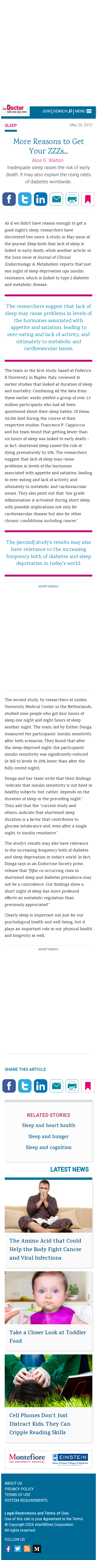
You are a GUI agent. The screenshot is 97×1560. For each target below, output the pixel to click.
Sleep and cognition (49, 1148)
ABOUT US (13, 1483)
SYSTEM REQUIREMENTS (26, 1500)
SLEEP (11, 125)
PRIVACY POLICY (19, 1489)
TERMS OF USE (17, 1494)
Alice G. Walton (47, 160)
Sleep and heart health (48, 1126)
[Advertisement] (48, 52)
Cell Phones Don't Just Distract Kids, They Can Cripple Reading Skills (40, 1425)
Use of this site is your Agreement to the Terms (44, 1519)
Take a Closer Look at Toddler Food (47, 1337)
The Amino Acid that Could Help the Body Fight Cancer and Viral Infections (45, 1250)
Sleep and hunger (48, 1137)
